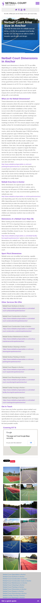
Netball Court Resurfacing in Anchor (15, 593)
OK (31, 443)
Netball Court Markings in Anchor (14, 597)
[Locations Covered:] (2, 3)
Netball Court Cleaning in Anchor (13, 585)
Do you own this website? (14, 443)
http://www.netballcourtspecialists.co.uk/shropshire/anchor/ (21, 196)
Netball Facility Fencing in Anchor (14, 595)
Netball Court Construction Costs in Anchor (17, 581)
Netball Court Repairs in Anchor (13, 591)
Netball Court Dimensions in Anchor (14, 589)
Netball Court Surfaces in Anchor (13, 576)
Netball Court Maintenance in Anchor (15, 583)
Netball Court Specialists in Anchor (14, 574)
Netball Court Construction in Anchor (15, 579)
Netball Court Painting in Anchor (13, 587)
